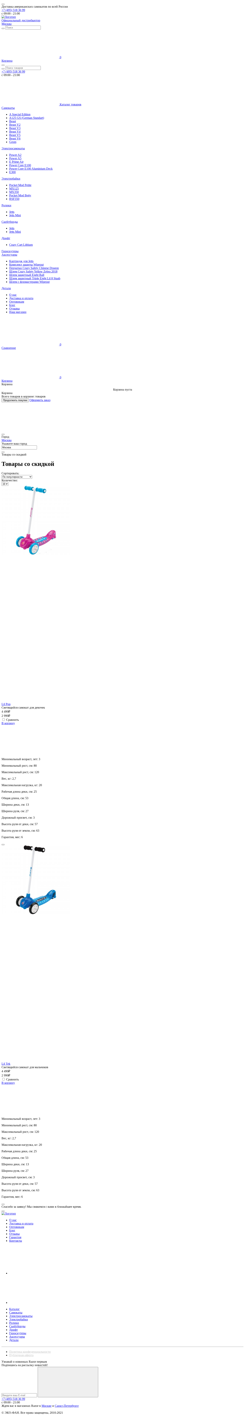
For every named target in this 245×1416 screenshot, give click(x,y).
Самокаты (8, 107)
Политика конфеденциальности (30, 1351)
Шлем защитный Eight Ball (26, 275)
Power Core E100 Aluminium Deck (31, 168)
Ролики (6, 205)
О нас (13, 294)
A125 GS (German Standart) (26, 117)
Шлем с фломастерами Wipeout (29, 281)
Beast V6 (14, 138)
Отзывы (14, 308)
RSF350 (14, 198)
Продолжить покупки (15, 400)
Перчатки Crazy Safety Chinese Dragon (34, 268)
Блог (12, 305)
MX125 (14, 188)
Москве (46, 1405)
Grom (12, 142)
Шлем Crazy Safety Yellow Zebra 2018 (33, 271)
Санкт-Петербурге (67, 1405)
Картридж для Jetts (21, 261)
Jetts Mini (15, 215)
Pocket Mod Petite (20, 185)
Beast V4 (14, 131)
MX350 (14, 192)
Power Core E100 (20, 165)
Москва (6, 23)
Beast (12, 121)
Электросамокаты (13, 148)
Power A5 (15, 158)
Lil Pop (6, 704)
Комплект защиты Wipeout (26, 264)
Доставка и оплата (21, 298)
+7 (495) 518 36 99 (13, 10)
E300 (12, 172)
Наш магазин (17, 312)
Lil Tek (6, 1063)
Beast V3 (14, 128)
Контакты (15, 1240)
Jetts (11, 211)
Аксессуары (9, 254)
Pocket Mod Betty (20, 195)
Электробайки (11, 178)
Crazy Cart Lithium (21, 244)
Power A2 (15, 155)
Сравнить (12, 719)
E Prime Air (16, 161)
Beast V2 (14, 124)
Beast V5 (14, 135)
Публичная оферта (21, 1355)
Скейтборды (10, 221)
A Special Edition (19, 114)
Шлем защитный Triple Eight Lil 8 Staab (34, 278)
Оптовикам (16, 301)
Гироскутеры (10, 251)
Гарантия (15, 1237)
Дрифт (6, 238)
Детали (6, 288)
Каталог (14, 1309)
